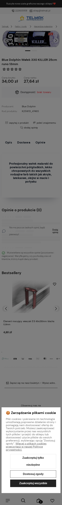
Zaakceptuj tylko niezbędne (33, 461)
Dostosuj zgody (33, 474)
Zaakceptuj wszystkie (33, 483)
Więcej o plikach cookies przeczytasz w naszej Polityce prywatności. (26, 447)
